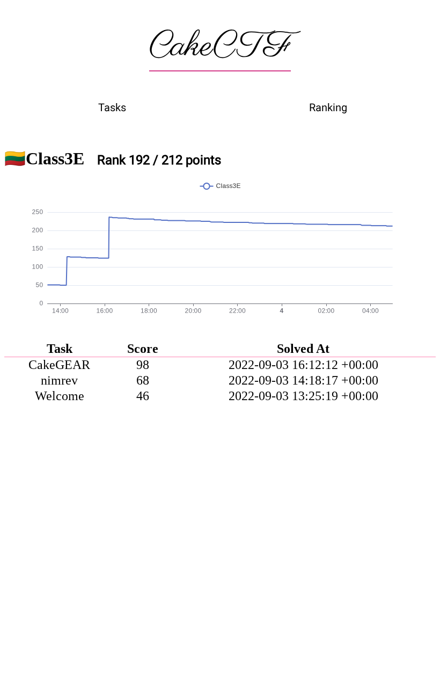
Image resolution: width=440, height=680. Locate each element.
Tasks (112, 107)
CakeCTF (220, 46)
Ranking (328, 107)
